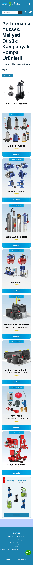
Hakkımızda (16, 539)
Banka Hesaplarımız (16, 544)
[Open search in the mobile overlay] (12, 12)
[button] (4, 92)
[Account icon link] (26, 12)
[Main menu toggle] (29, 4)
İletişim (16, 546)
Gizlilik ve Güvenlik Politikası (16, 541)
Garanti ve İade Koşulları (16, 542)
